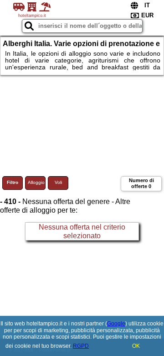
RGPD (81, 346)
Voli (58, 182)
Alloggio (36, 182)
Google (116, 323)
